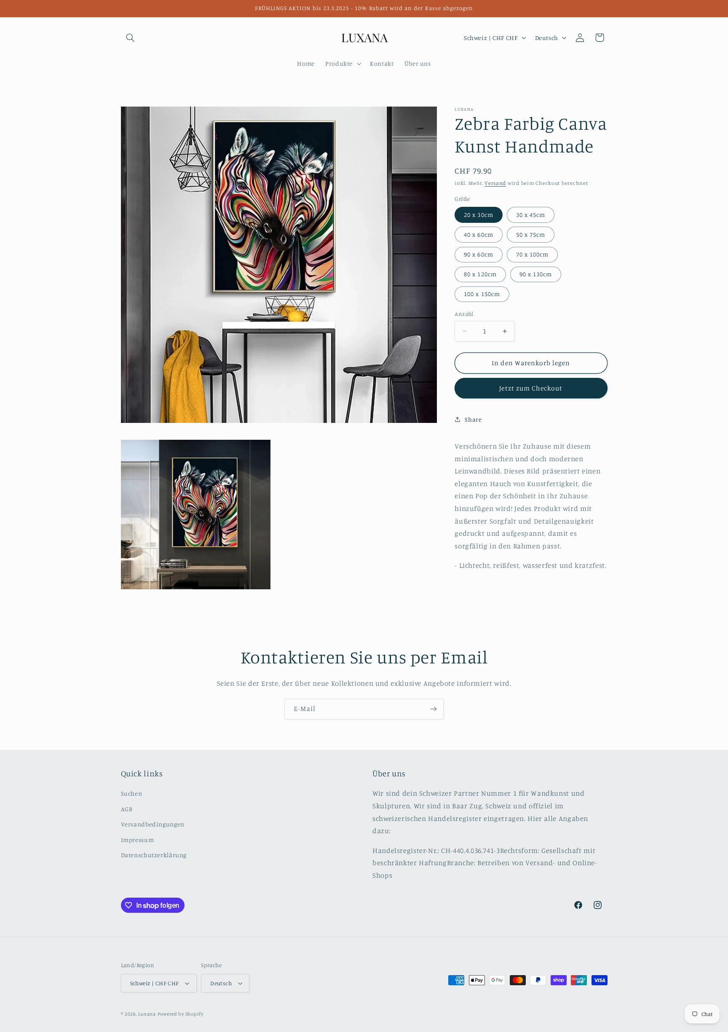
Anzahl (464, 313)
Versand (495, 183)
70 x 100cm (532, 254)
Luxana (146, 1014)
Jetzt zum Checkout (530, 388)
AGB (127, 809)
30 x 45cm (530, 214)
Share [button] (473, 419)
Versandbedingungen (153, 824)
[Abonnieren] (433, 709)
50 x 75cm (530, 234)
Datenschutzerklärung (154, 854)
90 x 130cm (535, 274)
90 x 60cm (478, 254)
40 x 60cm (478, 234)
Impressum (137, 839)
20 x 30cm (478, 214)
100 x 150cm (482, 293)
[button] (130, 37)
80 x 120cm (480, 274)
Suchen (131, 793)
